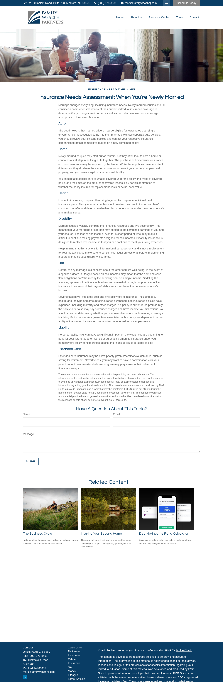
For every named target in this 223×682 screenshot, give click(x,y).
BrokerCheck (184, 650)
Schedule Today (186, 3)
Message (28, 434)
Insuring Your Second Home (101, 533)
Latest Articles (76, 678)
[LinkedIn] (166, 3)
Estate (72, 659)
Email (116, 414)
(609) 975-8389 (107, 3)
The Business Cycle (37, 533)
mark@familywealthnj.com (141, 3)
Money (72, 671)
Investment (74, 655)
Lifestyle (73, 675)
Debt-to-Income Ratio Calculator (163, 533)
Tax (70, 667)
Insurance (74, 663)
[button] (120, 17)
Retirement (74, 651)
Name (26, 414)
